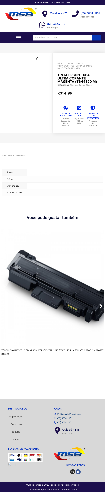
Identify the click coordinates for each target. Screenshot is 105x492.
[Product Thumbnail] (36, 58)
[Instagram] (72, 471)
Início (60, 63)
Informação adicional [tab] (14, 155)
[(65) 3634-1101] (42, 25)
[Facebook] (78, 471)
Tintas (69, 63)
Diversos (74, 85)
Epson (79, 63)
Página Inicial (15, 416)
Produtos (15, 431)
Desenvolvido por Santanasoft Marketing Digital (52, 489)
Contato (15, 439)
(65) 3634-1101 (56, 24)
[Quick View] (6, 357)
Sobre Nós (16, 424)
